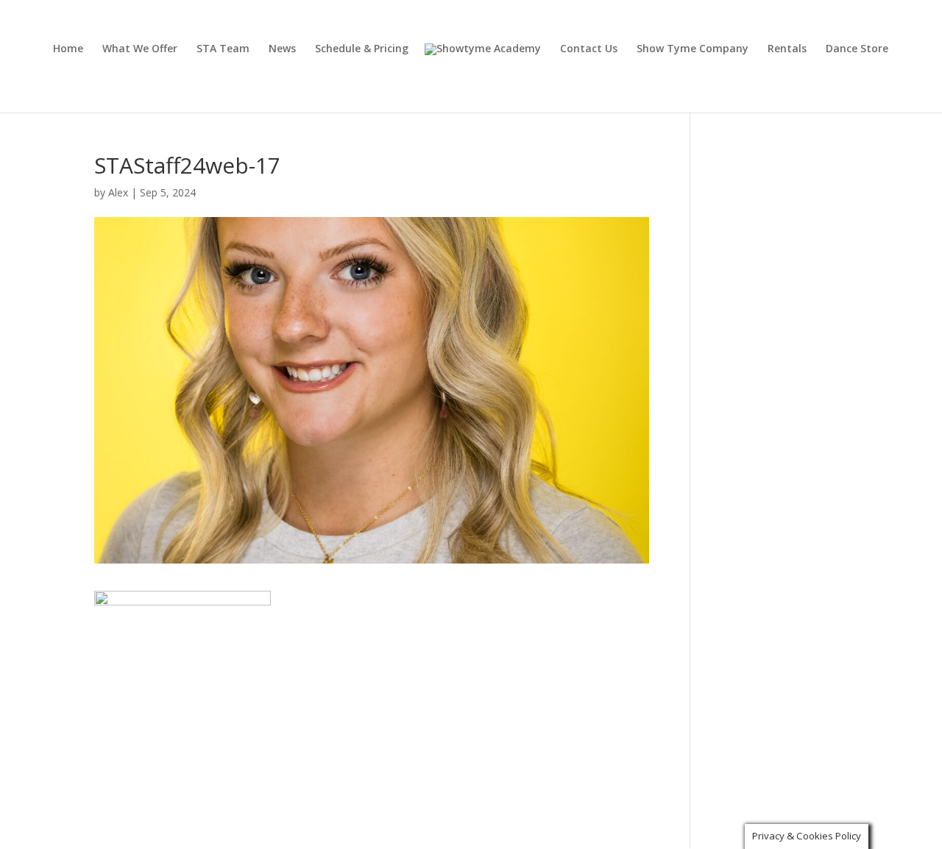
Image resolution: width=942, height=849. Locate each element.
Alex (118, 192)
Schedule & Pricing (361, 49)
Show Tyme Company (692, 49)
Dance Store (857, 49)
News (282, 49)
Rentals (787, 49)
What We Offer (139, 49)
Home (68, 49)
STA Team (222, 49)
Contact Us (588, 49)
